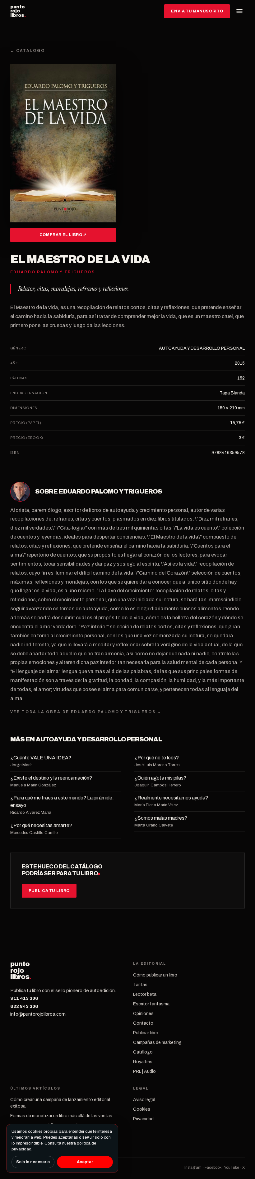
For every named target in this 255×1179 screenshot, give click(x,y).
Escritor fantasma (151, 1004)
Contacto (143, 1023)
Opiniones (143, 1013)
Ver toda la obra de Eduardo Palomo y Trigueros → (86, 712)
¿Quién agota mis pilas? (160, 778)
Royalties (142, 1061)
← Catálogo (27, 50)
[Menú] (239, 11)
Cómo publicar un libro (155, 975)
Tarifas (140, 984)
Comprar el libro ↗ (63, 235)
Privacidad (143, 1119)
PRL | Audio (144, 1071)
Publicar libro (145, 1033)
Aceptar (85, 1162)
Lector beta (144, 994)
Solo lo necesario (33, 1162)
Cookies (141, 1109)
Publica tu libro (49, 891)
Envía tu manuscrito (197, 11)
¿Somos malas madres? (160, 818)
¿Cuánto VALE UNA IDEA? (40, 757)
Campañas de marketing (157, 1042)
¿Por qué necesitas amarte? (41, 825)
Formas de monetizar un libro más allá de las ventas (61, 1115)
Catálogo (143, 1052)
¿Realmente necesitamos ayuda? (171, 797)
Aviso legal (144, 1099)
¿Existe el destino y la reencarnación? (51, 778)
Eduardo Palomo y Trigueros (110, 491)
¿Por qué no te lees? (156, 757)
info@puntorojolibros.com (38, 1014)
